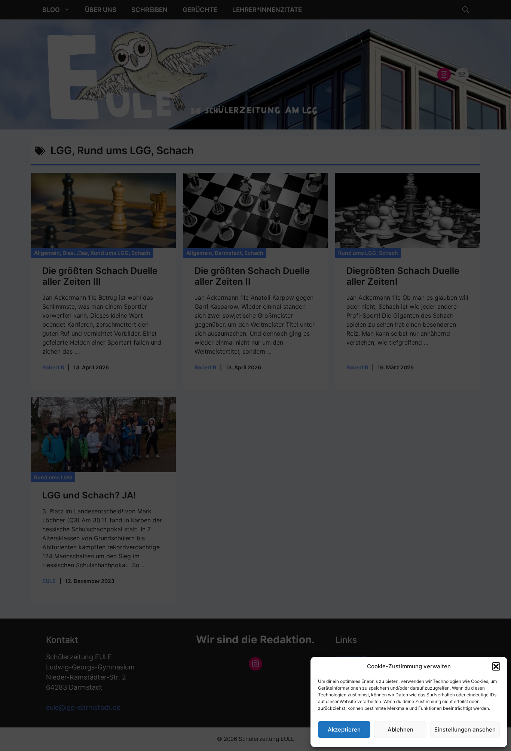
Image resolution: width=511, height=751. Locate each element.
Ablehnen (400, 729)
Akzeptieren (344, 729)
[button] (496, 666)
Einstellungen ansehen (465, 729)
